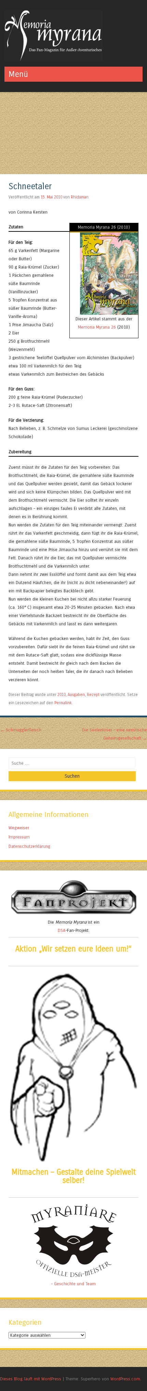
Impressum (19, 837)
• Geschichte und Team (73, 1283)
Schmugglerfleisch (20, 729)
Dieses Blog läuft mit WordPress (30, 1378)
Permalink (63, 702)
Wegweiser (19, 827)
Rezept (93, 694)
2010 (61, 694)
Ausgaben (76, 694)
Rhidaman (80, 197)
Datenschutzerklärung (29, 846)
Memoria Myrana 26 (97, 327)
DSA (61, 930)
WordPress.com (125, 1378)
